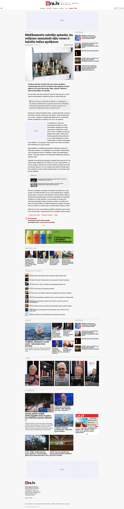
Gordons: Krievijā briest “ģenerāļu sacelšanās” (41, 288)
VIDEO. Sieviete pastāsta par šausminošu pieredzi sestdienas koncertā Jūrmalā (90, 59)
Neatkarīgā (42, 8)
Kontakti (68, 503)
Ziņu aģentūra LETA (29, 45)
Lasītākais (79, 32)
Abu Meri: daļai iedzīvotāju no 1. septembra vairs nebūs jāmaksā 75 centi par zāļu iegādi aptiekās (30, 262)
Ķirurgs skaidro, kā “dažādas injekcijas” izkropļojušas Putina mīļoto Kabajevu (50, 293)
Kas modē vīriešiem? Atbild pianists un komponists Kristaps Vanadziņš (49, 280)
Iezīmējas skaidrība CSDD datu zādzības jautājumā (67, 350)
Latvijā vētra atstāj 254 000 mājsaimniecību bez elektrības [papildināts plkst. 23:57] (90, 45)
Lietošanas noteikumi (46, 503)
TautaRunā (55, 8)
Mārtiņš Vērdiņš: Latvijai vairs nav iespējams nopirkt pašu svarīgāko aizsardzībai (55, 262)
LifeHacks (61, 8)
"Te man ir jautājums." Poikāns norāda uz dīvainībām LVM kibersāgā (43, 261)
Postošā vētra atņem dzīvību (90, 50)
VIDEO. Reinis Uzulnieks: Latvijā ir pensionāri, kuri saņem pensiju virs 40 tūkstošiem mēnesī (89, 68)
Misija (34, 503)
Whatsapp (48, 222)
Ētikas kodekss (59, 503)
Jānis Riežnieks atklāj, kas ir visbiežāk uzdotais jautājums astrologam (68, 333)
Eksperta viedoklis (46, 215)
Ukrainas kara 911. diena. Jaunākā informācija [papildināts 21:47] (47, 284)
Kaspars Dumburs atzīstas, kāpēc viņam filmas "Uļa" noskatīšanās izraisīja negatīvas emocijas (50, 184)
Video (27, 358)
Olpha (55, 215)
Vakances (64, 503)
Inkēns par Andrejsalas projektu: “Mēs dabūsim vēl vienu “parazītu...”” (57, 350)
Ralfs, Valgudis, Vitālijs (66, 4)
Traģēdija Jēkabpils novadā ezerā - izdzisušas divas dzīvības (37, 344)
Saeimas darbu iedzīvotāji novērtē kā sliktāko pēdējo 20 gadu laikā (47, 275)
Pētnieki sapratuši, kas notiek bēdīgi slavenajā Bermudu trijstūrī (47, 314)
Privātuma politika (39, 503)
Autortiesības (53, 503)
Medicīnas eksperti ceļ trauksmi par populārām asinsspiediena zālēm (89, 37)
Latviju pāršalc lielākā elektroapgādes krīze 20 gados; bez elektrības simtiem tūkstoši (52, 179)
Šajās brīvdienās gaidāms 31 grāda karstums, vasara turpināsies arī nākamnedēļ (51, 297)
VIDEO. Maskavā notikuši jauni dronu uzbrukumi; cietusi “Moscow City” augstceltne (49, 310)
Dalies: (44, 225)
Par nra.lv (26, 503)
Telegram (41, 222)
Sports (66, 8)
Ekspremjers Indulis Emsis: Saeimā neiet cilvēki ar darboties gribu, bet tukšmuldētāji (48, 301)
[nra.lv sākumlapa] (52, 3)
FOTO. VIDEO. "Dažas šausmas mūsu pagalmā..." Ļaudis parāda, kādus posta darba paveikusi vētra (37, 453)
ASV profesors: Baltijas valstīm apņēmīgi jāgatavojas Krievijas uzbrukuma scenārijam (67, 262)
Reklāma (30, 503)
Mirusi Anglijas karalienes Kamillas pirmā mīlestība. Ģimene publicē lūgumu (50, 306)
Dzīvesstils (49, 8)
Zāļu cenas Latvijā (34, 215)
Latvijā (28, 31)
